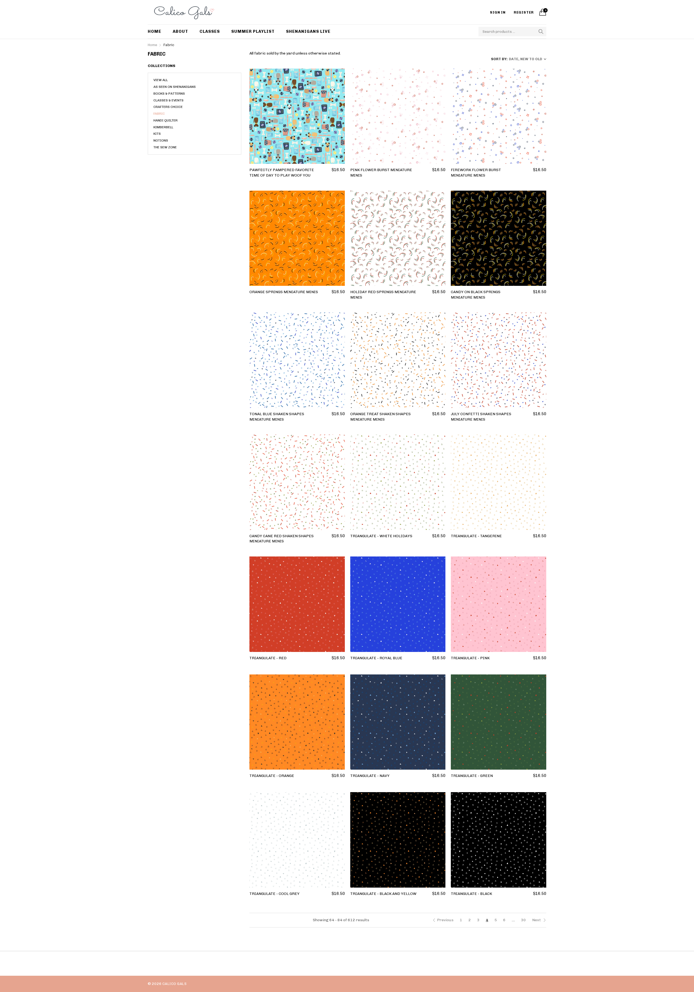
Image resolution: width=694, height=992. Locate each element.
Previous (445, 920)
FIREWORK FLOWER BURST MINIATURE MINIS (476, 173)
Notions (160, 140)
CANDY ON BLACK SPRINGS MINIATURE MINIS (475, 295)
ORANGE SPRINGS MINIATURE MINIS (283, 292)
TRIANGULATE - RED (268, 658)
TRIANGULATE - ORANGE (271, 775)
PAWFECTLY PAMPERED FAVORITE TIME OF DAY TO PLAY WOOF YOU (281, 173)
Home (154, 31)
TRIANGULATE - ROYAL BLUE (376, 658)
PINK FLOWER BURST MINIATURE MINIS (381, 173)
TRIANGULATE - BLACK (471, 893)
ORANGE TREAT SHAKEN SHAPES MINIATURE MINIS (380, 417)
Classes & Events (168, 100)
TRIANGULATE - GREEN (472, 775)
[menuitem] (157, 31)
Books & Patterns (169, 93)
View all (160, 80)
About (180, 31)
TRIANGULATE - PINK (470, 658)
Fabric (159, 114)
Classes (210, 31)
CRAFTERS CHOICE (168, 107)
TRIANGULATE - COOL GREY (274, 893)
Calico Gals (174, 984)
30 (523, 920)
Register (524, 12)
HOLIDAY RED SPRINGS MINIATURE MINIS (383, 295)
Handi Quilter (165, 120)
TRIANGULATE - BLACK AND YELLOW (383, 893)
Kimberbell (163, 127)
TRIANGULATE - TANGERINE (476, 536)
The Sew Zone (165, 147)
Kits (157, 134)
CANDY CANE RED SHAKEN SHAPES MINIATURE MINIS (281, 539)
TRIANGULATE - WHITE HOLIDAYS (381, 536)
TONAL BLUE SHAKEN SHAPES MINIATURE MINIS (276, 417)
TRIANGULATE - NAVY (370, 775)
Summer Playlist (253, 31)
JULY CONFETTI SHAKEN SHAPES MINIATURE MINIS (481, 417)
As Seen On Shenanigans (174, 87)
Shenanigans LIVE (308, 31)
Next (537, 920)
